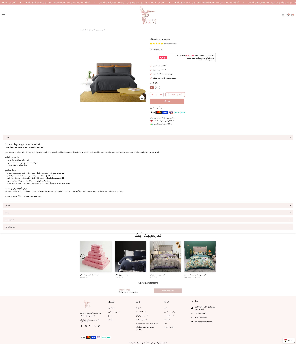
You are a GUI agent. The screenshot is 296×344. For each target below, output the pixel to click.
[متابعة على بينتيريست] (90, 325)
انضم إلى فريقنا (169, 316)
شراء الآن (167, 101)
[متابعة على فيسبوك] (81, 325)
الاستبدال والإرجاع (142, 316)
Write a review (168, 291)
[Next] (213, 256)
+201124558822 (201, 313)
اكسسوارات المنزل (114, 312)
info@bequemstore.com (203, 322)
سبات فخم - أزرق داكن (123, 275)
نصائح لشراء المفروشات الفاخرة (147, 323)
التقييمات (167, 319)
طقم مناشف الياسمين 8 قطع (90, 275)
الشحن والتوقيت (141, 319)
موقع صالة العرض (170, 312)
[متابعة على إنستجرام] (86, 325)
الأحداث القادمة (169, 327)
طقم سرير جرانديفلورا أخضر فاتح (195, 275)
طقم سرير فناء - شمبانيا (158, 275)
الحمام (110, 319)
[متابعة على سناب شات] (95, 325)
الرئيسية (83, 29)
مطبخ (110, 316)
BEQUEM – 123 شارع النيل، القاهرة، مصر (205, 308)
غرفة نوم (111, 308)
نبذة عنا (166, 308)
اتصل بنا (138, 308)
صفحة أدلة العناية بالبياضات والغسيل (145, 328)
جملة (165, 323)
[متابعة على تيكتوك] (99, 325)
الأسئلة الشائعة (141, 312)
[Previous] (82, 256)
